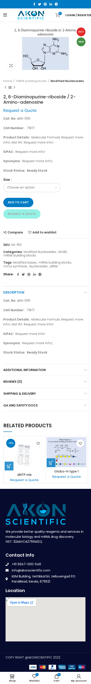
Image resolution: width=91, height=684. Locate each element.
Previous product (5, 87)
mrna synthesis (15, 266)
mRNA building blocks (31, 81)
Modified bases (24, 262)
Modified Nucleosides (67, 81)
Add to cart (18, 202)
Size (7, 179)
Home (7, 81)
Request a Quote (22, 214)
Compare (15, 232)
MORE (62, 252)
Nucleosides (38, 266)
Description (13, 292)
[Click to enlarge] (11, 65)
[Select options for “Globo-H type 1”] (51, 462)
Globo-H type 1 (66, 471)
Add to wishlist (44, 232)
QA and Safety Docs (20, 405)
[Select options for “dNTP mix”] (9, 466)
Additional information (24, 370)
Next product (14, 87)
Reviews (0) (12, 381)
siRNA (54, 266)
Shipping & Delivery (19, 393)
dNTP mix (24, 474)
